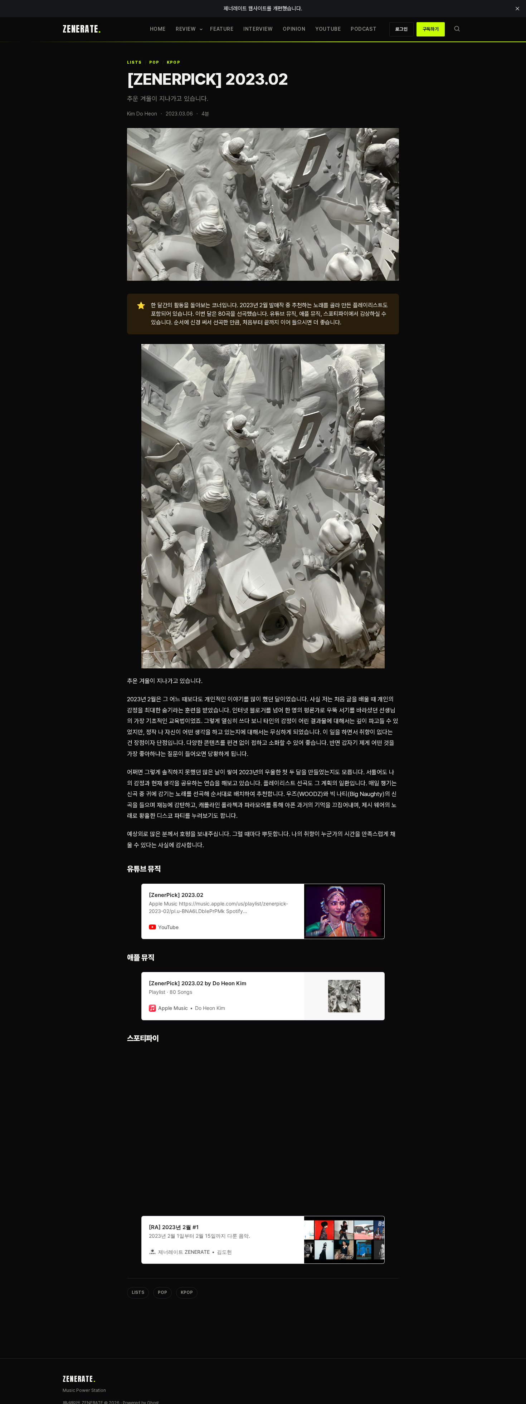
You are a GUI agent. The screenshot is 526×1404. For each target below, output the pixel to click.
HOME (158, 29)
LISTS (134, 62)
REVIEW (186, 29)
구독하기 (431, 29)
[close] (517, 8)
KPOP (173, 62)
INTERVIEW (258, 29)
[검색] (456, 29)
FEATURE (221, 29)
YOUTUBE (328, 29)
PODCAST (363, 29)
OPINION (294, 29)
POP (154, 62)
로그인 (401, 29)
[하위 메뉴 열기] (201, 29)
